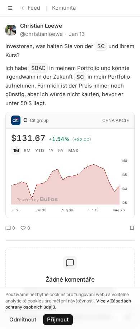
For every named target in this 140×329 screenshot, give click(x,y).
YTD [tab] (39, 150)
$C (101, 46)
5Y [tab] (61, 150)
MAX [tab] (73, 150)
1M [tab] (16, 150)
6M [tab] (27, 150)
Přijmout (58, 319)
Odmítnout (22, 319)
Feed (34, 7)
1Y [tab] (51, 150)
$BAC (38, 68)
